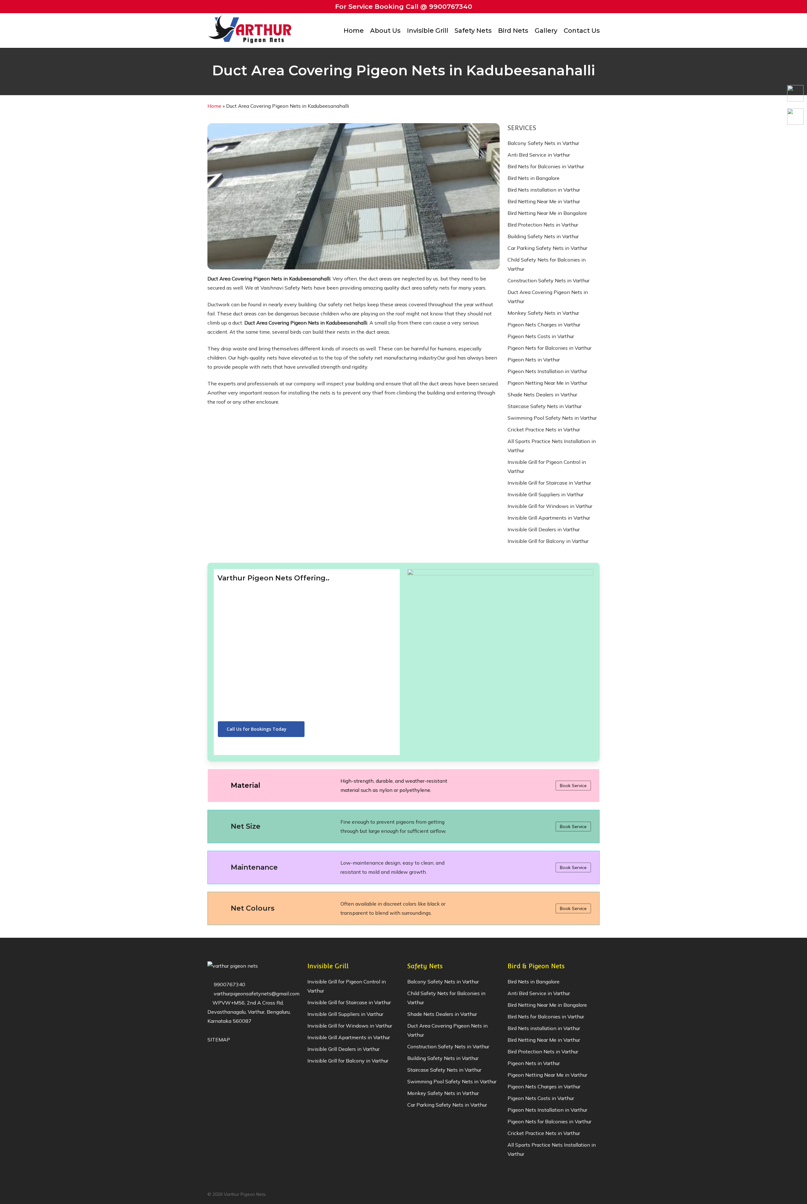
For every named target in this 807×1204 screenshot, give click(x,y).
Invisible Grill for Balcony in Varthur (548, 541)
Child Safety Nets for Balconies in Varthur (547, 264)
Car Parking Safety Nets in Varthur (547, 248)
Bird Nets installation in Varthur (544, 190)
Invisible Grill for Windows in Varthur (550, 506)
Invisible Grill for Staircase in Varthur (549, 483)
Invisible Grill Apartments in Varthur (549, 518)
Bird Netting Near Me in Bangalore (547, 213)
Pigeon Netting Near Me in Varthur (547, 383)
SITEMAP (218, 1039)
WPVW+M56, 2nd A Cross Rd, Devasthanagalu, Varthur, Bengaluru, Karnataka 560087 (249, 1011)
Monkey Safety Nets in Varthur (543, 313)
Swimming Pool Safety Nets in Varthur (552, 418)
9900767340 (228, 984)
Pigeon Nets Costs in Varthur (541, 336)
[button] (261, 729)
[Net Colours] (404, 908)
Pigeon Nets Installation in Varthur (547, 371)
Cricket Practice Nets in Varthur (544, 429)
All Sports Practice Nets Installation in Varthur (552, 445)
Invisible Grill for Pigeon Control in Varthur (547, 466)
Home (214, 106)
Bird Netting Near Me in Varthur (544, 201)
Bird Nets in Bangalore (534, 178)
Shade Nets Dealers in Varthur (542, 394)
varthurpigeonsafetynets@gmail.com (255, 993)
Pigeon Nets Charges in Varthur (544, 324)
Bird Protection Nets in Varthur (543, 225)
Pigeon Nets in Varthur (534, 359)
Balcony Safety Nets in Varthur (543, 143)
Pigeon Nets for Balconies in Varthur (549, 348)
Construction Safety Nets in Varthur (548, 280)
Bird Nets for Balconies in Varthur (546, 166)
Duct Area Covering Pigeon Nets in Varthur (548, 296)
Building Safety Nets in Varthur (543, 236)
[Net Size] (404, 826)
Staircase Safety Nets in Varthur (545, 406)
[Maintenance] (404, 867)
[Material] (404, 785)
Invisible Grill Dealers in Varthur (544, 529)
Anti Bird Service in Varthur (539, 155)
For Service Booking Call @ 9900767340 (403, 6)
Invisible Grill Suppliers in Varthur (545, 494)
